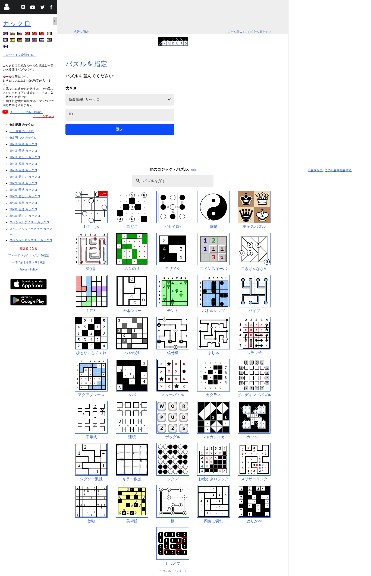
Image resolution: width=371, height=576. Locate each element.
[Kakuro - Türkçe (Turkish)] (28, 34)
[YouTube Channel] (33, 8)
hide (193, 169)
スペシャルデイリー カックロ (29, 222)
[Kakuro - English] (6, 34)
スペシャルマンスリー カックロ (31, 240)
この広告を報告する (258, 31)
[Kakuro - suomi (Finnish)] (6, 47)
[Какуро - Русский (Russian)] (28, 40)
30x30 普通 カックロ (23, 209)
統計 (43, 262)
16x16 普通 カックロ (23, 170)
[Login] (6, 8)
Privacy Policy (29, 269)
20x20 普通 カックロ (23, 189)
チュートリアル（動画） (26, 112)
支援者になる (28, 248)
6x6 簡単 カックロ (22, 124)
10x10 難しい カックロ (25, 157)
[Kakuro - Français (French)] (6, 40)
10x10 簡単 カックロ (23, 144)
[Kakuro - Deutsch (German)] (20, 40)
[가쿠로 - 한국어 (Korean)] (50, 40)
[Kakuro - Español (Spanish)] (13, 40)
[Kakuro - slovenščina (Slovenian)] (35, 40)
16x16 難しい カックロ (25, 176)
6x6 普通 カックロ (22, 131)
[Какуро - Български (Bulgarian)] (13, 34)
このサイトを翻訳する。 (19, 54)
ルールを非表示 (43, 116)
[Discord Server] (24, 8)
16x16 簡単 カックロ (23, 163)
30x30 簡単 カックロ (23, 202)
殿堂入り (31, 262)
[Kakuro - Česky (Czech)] (20, 34)
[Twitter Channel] (43, 8)
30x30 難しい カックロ (25, 215)
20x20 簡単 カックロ (23, 183)
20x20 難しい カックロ (25, 196)
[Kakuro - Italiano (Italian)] (50, 34)
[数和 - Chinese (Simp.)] (42, 34)
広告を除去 (235, 31)
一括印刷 (17, 262)
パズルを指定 (40, 255)
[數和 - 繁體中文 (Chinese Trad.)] (35, 34)
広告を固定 (81, 31)
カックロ (17, 23)
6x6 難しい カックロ (23, 137)
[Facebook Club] (52, 8)
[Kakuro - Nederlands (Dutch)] (42, 40)
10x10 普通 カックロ (23, 150)
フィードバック (18, 255)
